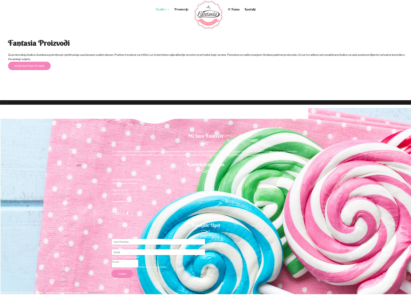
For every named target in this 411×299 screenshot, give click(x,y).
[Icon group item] (116, 213)
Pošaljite (122, 273)
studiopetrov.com (96, 292)
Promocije (181, 9)
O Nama (234, 9)
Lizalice (160, 9)
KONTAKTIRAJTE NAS (29, 66)
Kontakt (250, 9)
